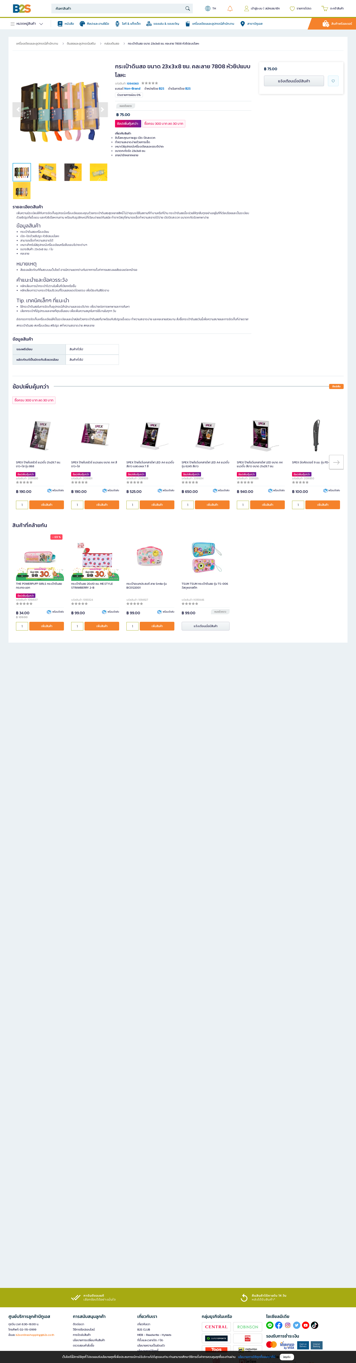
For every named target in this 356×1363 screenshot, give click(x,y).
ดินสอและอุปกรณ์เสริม (81, 43)
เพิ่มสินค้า (46, 505)
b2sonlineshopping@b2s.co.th (35, 1335)
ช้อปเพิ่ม (336, 386)
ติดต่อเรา (78, 1324)
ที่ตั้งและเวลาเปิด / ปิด (150, 1340)
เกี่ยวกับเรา (143, 1324)
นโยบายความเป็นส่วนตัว (151, 1345)
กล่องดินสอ (111, 43)
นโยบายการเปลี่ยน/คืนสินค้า (89, 1340)
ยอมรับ (286, 1357)
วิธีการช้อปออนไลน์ (84, 1329)
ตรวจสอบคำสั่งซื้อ (83, 1345)
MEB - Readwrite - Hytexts (154, 1335)
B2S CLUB (143, 1329)
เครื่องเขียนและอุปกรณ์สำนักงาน (37, 43)
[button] (18, 109)
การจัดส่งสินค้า (82, 1335)
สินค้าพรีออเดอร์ (341, 23)
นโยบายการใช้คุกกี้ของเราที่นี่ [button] (256, 1357)
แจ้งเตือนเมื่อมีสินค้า (294, 81)
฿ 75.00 (123, 115)
